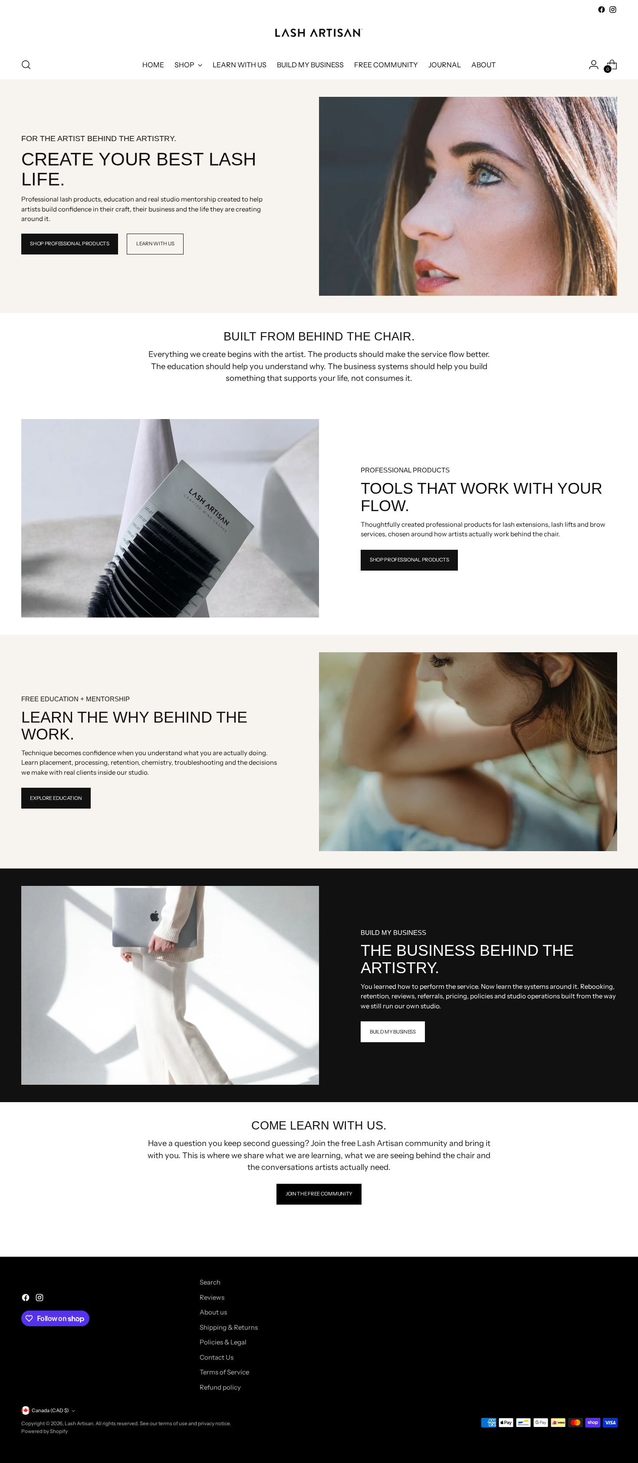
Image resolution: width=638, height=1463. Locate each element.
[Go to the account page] (593, 64)
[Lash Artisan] (319, 33)
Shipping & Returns (229, 1327)
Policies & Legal (223, 1342)
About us (213, 1312)
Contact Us (216, 1357)
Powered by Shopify (44, 1431)
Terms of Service (224, 1372)
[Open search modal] (26, 64)
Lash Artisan (79, 1423)
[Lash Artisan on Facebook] (601, 9)
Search (210, 1282)
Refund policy (220, 1387)
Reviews (212, 1297)
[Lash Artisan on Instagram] (613, 9)
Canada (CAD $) (50, 1410)
